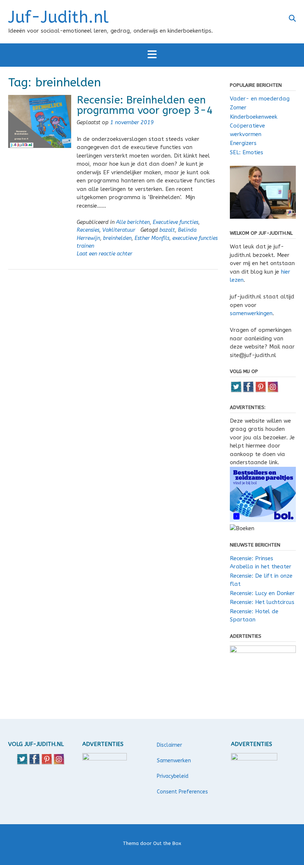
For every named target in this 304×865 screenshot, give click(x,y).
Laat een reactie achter (104, 254)
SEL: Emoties (246, 152)
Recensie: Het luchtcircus (262, 602)
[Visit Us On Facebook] (248, 390)
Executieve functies (175, 222)
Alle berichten (133, 222)
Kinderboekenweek (253, 116)
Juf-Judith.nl (58, 17)
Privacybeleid (172, 776)
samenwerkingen (251, 313)
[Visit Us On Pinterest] (260, 390)
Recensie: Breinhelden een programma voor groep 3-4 (145, 105)
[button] (152, 55)
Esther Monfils (152, 238)
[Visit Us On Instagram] (273, 390)
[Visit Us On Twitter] (236, 390)
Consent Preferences (182, 792)
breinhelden (117, 238)
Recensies (88, 230)
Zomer (238, 107)
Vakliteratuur (118, 230)
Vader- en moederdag (260, 98)
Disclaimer (169, 745)
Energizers (243, 143)
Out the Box (167, 843)
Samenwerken (174, 760)
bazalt (167, 230)
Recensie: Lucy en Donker (262, 593)
